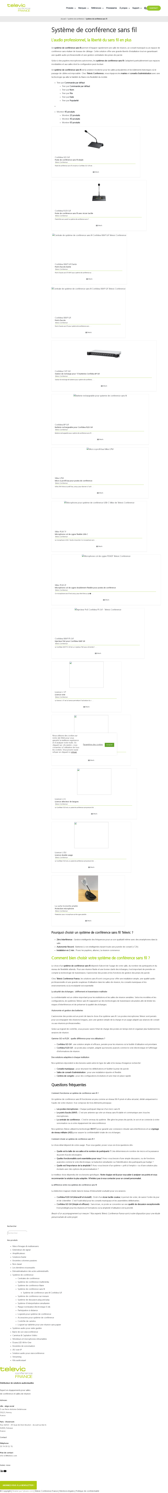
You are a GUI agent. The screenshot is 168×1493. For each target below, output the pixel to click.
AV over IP (17, 1350)
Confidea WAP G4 (63, 318)
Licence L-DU (60, 853)
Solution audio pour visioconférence (28, 1353)
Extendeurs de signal (21, 1250)
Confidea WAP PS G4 (64, 639)
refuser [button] (74, 752)
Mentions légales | (67, 1491)
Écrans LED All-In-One (21, 1343)
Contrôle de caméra (27, 1321)
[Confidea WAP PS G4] (98, 621)
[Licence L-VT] (86, 675)
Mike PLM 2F (60, 585)
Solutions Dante (19, 1257)
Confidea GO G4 (62, 157)
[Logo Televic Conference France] (19, 5)
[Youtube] (4, 1471)
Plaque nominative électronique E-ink (34, 1307)
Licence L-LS (60, 799)
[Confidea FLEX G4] (99, 193)
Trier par (76, 86)
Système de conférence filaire (31, 1286)
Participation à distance (28, 1310)
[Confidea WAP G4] (88, 300)
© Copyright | (11, 1491)
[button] (145, 8)
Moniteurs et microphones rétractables (29, 1339)
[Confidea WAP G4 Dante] (89, 247)
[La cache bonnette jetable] (88, 888)
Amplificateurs (18, 1253)
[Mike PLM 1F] (99, 514)
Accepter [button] (109, 745)
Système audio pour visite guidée (27, 1328)
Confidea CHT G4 (62, 371)
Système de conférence (22, 1275)
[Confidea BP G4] (100, 407)
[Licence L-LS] (94, 782)
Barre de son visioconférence (25, 1332)
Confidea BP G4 (62, 425)
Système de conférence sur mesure (33, 1296)
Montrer (71, 115)
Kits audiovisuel (19, 1360)
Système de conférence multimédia (33, 1282)
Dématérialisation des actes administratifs (30, 1271)
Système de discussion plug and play (33, 1300)
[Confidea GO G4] (96, 140)
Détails (97, 172)
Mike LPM (59, 478)
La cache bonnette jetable (66, 906)
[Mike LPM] (100, 461)
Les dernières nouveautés (23, 1268)
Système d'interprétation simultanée (34, 1303)
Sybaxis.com (27, 1491)
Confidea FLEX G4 (63, 211)
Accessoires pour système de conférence (36, 1318)
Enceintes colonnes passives (24, 1261)
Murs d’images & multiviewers (25, 1246)
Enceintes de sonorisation (23, 1346)
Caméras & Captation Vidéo (24, 1336)
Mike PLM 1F (60, 532)
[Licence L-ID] (91, 728)
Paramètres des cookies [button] (93, 745)
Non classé (17, 1264)
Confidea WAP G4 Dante (66, 264)
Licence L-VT (60, 692)
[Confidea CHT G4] (104, 354)
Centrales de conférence (29, 1279)
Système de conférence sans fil (31, 1289)
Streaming (16, 1357)
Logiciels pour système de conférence (34, 1314)
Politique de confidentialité (87, 1491)
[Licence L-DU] (91, 835)
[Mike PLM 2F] (106, 568)
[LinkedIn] (1, 1471)
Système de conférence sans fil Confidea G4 (42, 1293)
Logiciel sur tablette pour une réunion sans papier (39, 1325)
